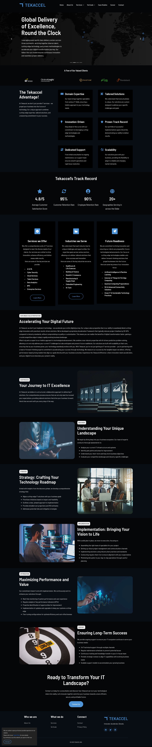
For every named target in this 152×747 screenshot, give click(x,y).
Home (62, 5)
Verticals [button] (90, 5)
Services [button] (79, 5)
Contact (121, 5)
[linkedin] (115, 729)
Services (53, 723)
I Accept (7, 741)
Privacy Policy (82, 727)
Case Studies (102, 5)
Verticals (54, 727)
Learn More (37, 298)
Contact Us (76, 704)
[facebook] (105, 729)
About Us (70, 5)
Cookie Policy (16, 735)
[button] (11, 38)
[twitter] (110, 729)
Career (112, 5)
